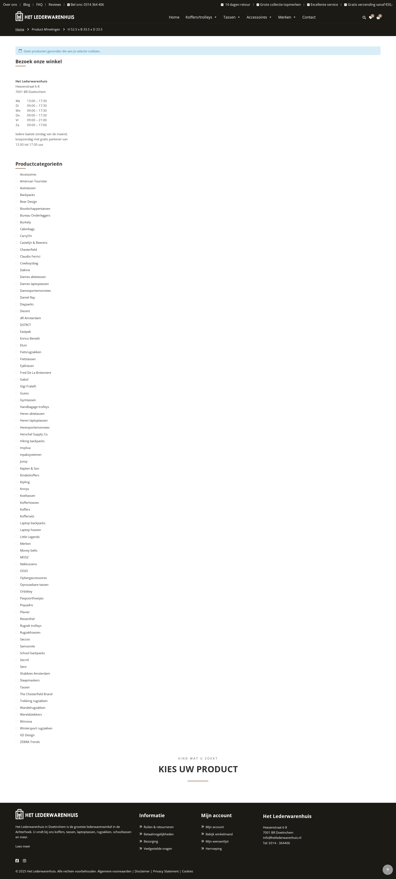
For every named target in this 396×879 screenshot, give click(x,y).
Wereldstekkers (31, 714)
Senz (23, 667)
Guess (24, 393)
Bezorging (151, 841)
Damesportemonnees (35, 290)
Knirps (24, 489)
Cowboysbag (29, 263)
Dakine (25, 270)
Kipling (25, 482)
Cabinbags (27, 229)
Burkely (25, 222)
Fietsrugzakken (30, 352)
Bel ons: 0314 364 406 (87, 4)
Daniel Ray (27, 297)
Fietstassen (28, 359)
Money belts (28, 550)
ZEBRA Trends (30, 742)
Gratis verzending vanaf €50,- (370, 4)
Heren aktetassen (32, 413)
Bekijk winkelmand (219, 834)
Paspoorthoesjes (32, 598)
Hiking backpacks (32, 441)
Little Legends (30, 537)
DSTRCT (25, 325)
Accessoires (257, 17)
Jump (23, 461)
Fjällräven (27, 366)
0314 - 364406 (279, 843)
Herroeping (214, 848)
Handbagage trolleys (34, 407)
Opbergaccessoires (33, 578)
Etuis (23, 345)
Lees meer (22, 846)
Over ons (10, 4)
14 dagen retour (237, 4)
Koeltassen (27, 495)
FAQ (39, 4)
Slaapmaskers (30, 680)
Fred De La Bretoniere (35, 372)
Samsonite (27, 646)
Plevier (25, 612)
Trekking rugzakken (34, 701)
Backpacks (27, 195)
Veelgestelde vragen (158, 848)
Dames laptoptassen (34, 284)
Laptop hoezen (30, 530)
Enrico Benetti (30, 338)
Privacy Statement (166, 871)
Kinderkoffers (29, 475)
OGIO (24, 571)
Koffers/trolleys (199, 17)
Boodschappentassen (35, 208)
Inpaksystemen (30, 454)
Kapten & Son (29, 468)
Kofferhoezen (29, 502)
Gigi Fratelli (28, 386)
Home (174, 17)
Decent (25, 311)
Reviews (55, 4)
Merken (284, 17)
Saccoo (25, 639)
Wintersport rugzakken (36, 728)
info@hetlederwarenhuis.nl (282, 838)
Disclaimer (142, 871)
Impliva (25, 448)
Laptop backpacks (32, 523)
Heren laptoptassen (34, 420)
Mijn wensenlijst (217, 841)
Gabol (24, 379)
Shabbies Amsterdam (35, 673)
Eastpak (25, 331)
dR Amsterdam (30, 318)
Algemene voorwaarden (114, 871)
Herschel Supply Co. (34, 434)
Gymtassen (28, 400)
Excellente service (324, 4)
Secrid (24, 660)
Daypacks (27, 304)
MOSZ (24, 557)
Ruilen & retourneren (159, 827)
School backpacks (32, 653)
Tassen (229, 17)
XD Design (27, 735)
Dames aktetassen (33, 277)
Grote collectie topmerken (280, 4)
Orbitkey (26, 591)
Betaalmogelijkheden (159, 834)
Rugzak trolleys (30, 626)
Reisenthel (27, 619)
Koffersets (27, 516)
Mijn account (215, 827)
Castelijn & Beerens (33, 242)
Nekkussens (28, 564)
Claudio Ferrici (30, 256)
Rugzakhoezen (30, 632)
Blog (26, 4)
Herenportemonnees (35, 427)
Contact (309, 17)
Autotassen (28, 188)
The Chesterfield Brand (36, 694)
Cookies (187, 871)
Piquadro (26, 605)
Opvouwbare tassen (34, 584)
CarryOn (26, 236)
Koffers (25, 509)
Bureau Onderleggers (35, 215)
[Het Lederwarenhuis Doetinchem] (44, 16)
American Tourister (33, 181)
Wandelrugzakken (32, 708)
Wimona (26, 721)
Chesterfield (28, 249)
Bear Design (28, 201)
